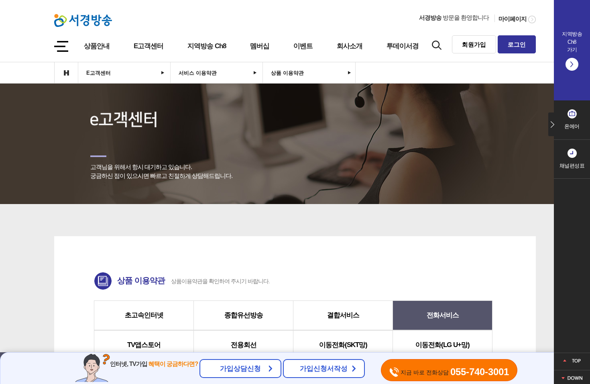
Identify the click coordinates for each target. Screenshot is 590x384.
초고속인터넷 (144, 315)
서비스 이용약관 (198, 73)
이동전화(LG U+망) (442, 345)
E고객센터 (148, 46)
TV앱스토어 (144, 345)
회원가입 (474, 44)
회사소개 (349, 46)
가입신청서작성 (324, 368)
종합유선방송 (243, 315)
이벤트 (303, 46)
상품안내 (97, 46)
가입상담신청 (240, 368)
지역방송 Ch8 (206, 46)
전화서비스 (443, 315)
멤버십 (259, 46)
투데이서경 (403, 46)
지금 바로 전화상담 (454, 371)
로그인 (517, 44)
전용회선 (243, 345)
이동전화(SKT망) (343, 345)
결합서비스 (343, 315)
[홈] (66, 72)
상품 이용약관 (287, 73)
